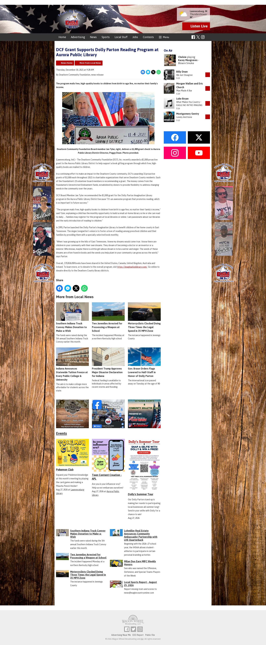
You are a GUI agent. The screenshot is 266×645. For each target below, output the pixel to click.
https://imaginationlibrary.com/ (132, 267)
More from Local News (90, 63)
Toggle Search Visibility (208, 37)
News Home (67, 63)
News (93, 37)
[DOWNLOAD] (207, 74)
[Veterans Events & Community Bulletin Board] (144, 413)
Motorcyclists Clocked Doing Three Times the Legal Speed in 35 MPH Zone (144, 327)
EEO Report (138, 635)
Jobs (135, 37)
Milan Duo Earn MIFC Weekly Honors (140, 563)
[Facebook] (193, 37)
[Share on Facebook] (143, 72)
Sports (106, 37)
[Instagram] (203, 37)
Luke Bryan (182, 98)
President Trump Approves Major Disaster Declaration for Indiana (107, 372)
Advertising (78, 37)
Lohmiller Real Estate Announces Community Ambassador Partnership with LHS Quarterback (140, 535)
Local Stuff (121, 37)
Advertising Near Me (121, 635)
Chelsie (182, 57)
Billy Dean (182, 71)
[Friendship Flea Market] (72, 413)
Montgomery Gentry (187, 113)
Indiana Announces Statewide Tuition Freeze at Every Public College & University (72, 374)
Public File (150, 635)
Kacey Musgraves (187, 60)
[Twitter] (133, 629)
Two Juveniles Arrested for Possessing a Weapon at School (107, 327)
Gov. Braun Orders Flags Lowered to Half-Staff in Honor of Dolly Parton (142, 372)
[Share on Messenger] (148, 72)
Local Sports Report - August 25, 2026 (140, 584)
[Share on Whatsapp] (158, 72)
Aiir (142, 639)
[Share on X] (153, 72)
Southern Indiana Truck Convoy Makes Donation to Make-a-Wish (71, 327)
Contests (148, 37)
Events (61, 433)
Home (62, 37)
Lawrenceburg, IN (198, 11)
